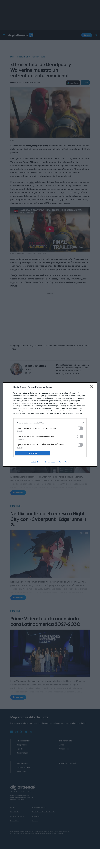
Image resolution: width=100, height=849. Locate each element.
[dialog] (50, 424)
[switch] (80, 428)
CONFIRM (32, 453)
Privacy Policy (64, 462)
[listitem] (50, 423)
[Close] (92, 387)
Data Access (50, 462)
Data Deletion (36, 462)
